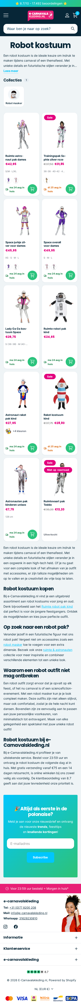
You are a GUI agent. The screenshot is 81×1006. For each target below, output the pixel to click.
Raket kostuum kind (53, 416)
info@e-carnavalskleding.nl (29, 913)
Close (40, 937)
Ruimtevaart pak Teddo (54, 503)
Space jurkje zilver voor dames (15, 244)
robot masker (12, 644)
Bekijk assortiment (5, 15)
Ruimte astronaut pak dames (15, 157)
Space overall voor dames (52, 244)
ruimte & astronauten (57, 650)
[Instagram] (5, 927)
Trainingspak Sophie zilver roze (55, 157)
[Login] (67, 15)
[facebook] (16, 927)
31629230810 (28, 918)
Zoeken (73, 29)
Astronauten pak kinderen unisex (16, 503)
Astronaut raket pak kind (15, 416)
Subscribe (40, 857)
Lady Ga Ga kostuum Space (16, 330)
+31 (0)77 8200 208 (23, 907)
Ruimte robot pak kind (55, 330)
